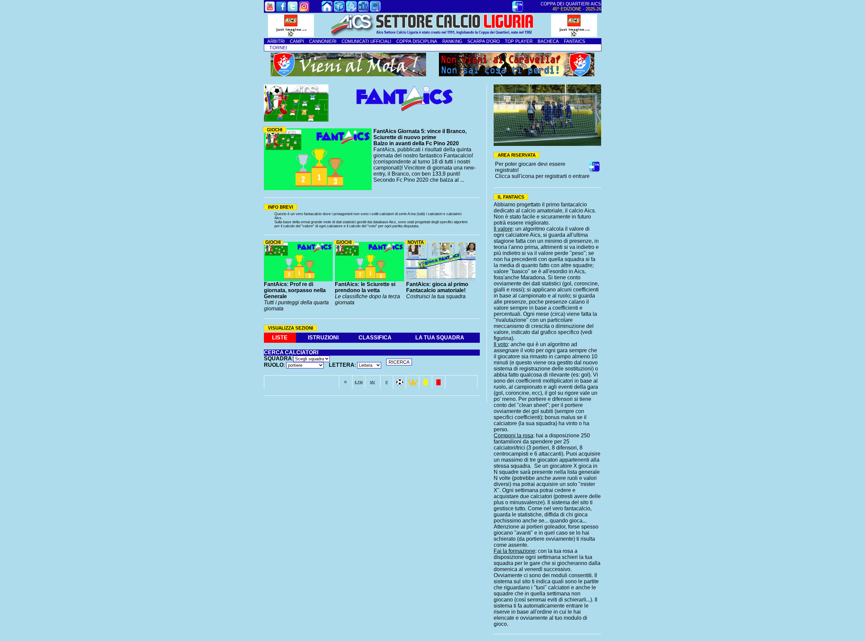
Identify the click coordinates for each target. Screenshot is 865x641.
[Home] (327, 10)
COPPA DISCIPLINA (416, 41)
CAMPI (297, 41)
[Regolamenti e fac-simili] (375, 10)
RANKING (452, 41)
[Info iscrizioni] (351, 10)
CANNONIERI (323, 41)
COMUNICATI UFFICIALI (366, 41)
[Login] (517, 10)
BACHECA (548, 41)
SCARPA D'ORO (483, 41)
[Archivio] (363, 10)
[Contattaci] (339, 10)
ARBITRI (276, 41)
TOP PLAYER (519, 41)
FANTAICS (574, 41)
